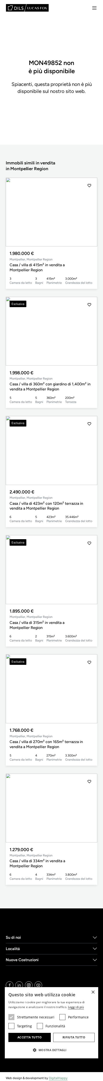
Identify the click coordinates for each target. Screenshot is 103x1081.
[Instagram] (29, 985)
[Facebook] (9, 985)
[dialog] (51, 1022)
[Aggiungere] (89, 185)
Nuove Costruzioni (22, 960)
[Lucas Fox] (27, 8)
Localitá (13, 948)
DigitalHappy (58, 1078)
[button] (89, 212)
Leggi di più (76, 1007)
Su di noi (13, 937)
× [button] (93, 992)
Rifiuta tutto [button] (74, 1037)
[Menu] (94, 8)
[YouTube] (38, 985)
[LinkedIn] (19, 985)
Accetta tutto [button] (29, 1037)
